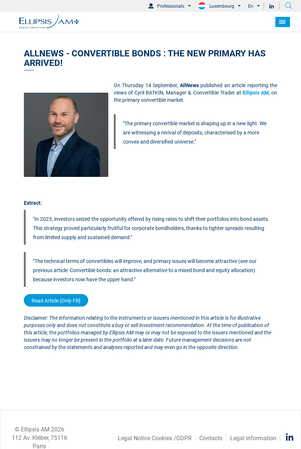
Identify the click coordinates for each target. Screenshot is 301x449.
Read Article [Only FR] (56, 300)
